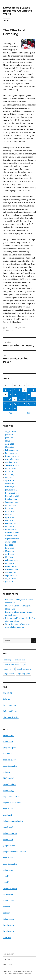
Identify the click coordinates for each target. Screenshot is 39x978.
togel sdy (7, 937)
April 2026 (9, 444)
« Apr (9, 413)
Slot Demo (7, 959)
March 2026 (10, 447)
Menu (6, 20)
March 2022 (10, 557)
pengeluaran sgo (11, 664)
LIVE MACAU (8, 778)
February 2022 (11, 560)
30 (10, 408)
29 (5, 408)
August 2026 (10, 432)
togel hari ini (9, 669)
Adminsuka (10, 328)
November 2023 (12, 496)
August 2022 (10, 542)
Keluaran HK (8, 965)
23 (10, 404)
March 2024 (10, 484)
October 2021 (10, 572)
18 (19, 399)
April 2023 (9, 517)
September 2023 (12, 502)
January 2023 (10, 526)
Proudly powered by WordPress (20, 974)
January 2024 (11, 490)
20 (29, 399)
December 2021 (11, 566)
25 (19, 404)
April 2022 (9, 554)
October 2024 (11, 462)
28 (33, 404)
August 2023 (10, 505)
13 (29, 394)
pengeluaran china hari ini (14, 852)
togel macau (8, 858)
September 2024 (12, 465)
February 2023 (11, 523)
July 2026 (9, 435)
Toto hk (6, 699)
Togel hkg (7, 693)
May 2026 (9, 441)
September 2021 (12, 575)
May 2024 (9, 477)
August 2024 (10, 468)
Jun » (29, 413)
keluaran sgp (19, 660)
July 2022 (9, 545)
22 (5, 404)
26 (24, 404)
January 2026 (11, 453)
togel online (9, 674)
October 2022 (11, 536)
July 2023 (9, 508)
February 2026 (11, 450)
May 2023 (9, 514)
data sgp (7, 660)
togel (23, 664)
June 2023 (9, 511)
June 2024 (9, 474)
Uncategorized (8, 330)
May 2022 (9, 551)
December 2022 (12, 530)
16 (10, 399)
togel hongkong (24, 669)
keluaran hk (8, 741)
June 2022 (9, 548)
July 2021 (9, 582)
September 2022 (12, 539)
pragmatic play (9, 747)
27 (29, 404)
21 (34, 399)
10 (15, 394)
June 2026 (9, 438)
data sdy (6, 907)
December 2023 (12, 493)
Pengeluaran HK (10, 954)
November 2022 (12, 533)
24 (15, 404)
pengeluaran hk (10, 766)
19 (24, 399)
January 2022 (11, 563)
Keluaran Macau (10, 711)
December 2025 (12, 456)
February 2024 (11, 487)
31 (15, 408)
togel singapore (23, 674)
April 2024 (9, 481)
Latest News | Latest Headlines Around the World (17, 10)
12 (24, 394)
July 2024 (9, 471)
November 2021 (12, 569)
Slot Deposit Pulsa (11, 717)
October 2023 (11, 499)
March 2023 (10, 520)
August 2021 (10, 578)
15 (5, 399)
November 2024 (12, 459)
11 (19, 394)
